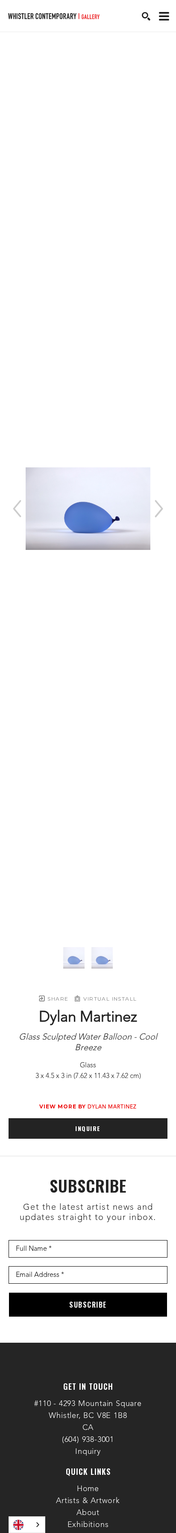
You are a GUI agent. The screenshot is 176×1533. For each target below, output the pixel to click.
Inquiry (88, 1452)
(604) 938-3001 (88, 1440)
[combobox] (27, 1524)
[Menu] (164, 16)
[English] (27, 1525)
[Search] (146, 16)
